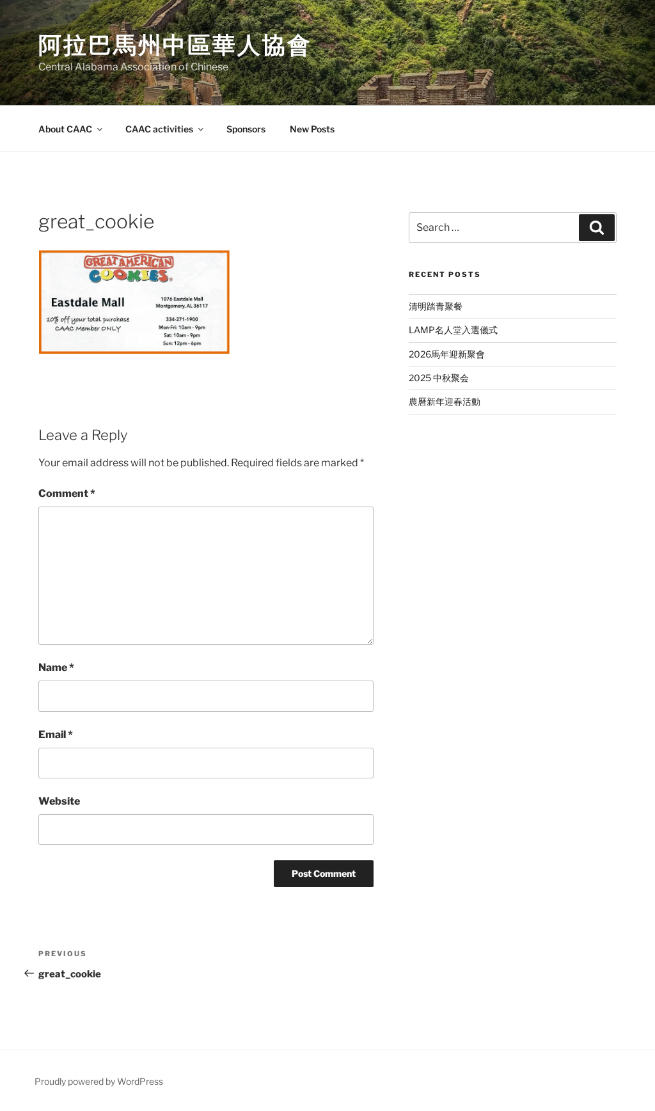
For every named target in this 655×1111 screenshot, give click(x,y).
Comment (66, 493)
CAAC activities (159, 128)
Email (55, 735)
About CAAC (65, 128)
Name (56, 667)
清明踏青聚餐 (435, 306)
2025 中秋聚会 (439, 377)
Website (59, 801)
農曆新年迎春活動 (444, 401)
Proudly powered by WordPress (99, 1081)
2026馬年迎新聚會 (447, 354)
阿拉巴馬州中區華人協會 (175, 45)
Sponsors (245, 128)
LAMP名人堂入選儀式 (453, 329)
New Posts (312, 128)
